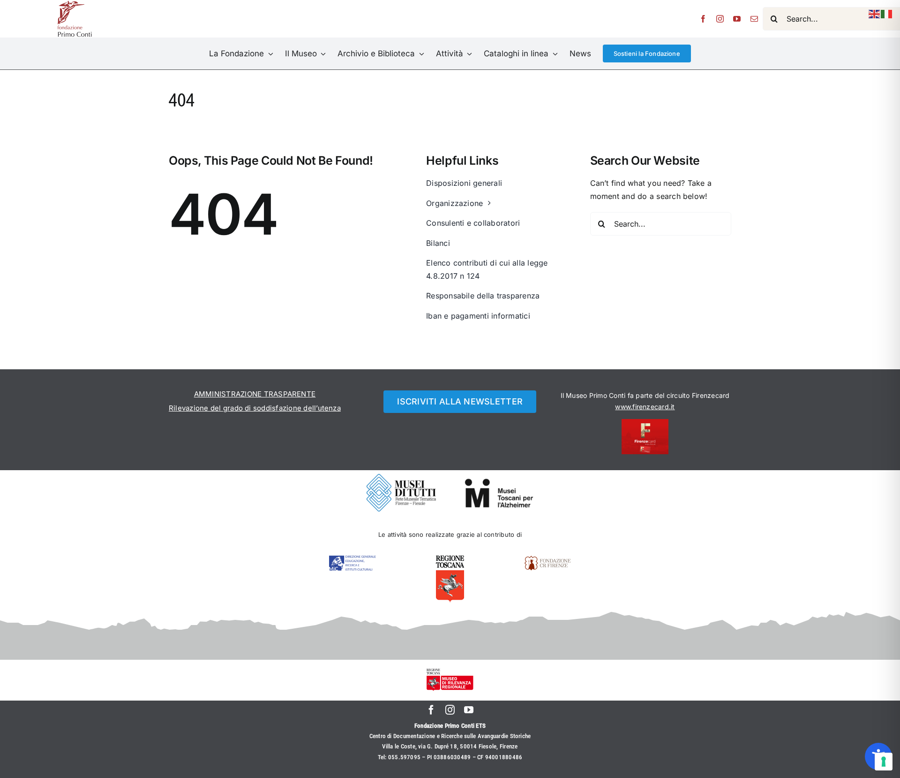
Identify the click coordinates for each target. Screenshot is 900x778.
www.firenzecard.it (645, 407)
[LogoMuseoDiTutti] (401, 477)
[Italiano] (887, 13)
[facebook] (703, 19)
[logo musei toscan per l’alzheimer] (499, 482)
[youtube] (737, 19)
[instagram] (720, 19)
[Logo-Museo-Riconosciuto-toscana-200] (450, 672)
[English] (875, 13)
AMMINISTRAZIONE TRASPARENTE (254, 393)
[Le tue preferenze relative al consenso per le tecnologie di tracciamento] (883, 761)
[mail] (754, 19)
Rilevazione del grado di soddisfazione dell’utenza (255, 408)
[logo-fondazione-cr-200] (547, 559)
